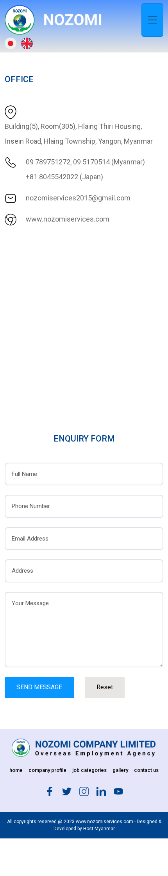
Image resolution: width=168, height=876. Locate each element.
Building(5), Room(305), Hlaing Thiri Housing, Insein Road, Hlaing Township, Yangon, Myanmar (79, 133)
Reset (105, 687)
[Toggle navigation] (152, 20)
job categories (89, 770)
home (16, 770)
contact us (146, 770)
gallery (120, 770)
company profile (47, 770)
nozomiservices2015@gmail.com (78, 198)
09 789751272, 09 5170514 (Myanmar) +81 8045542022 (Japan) (85, 169)
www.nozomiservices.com (67, 219)
